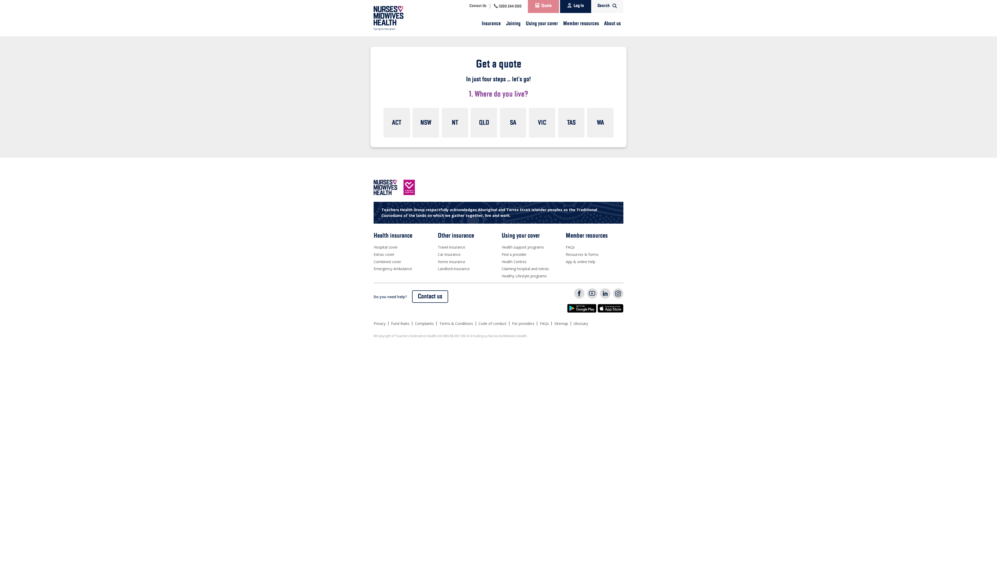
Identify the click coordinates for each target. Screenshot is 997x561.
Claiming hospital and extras (525, 268)
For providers (523, 323)
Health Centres (514, 261)
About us (612, 23)
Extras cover (384, 254)
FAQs (570, 247)
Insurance (491, 23)
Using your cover (542, 23)
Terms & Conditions (456, 323)
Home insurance (451, 261)
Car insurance (449, 254)
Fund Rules (400, 323)
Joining (513, 23)
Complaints (424, 323)
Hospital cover (386, 247)
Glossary (581, 323)
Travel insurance (451, 247)
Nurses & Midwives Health (396, 18)
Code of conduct (493, 323)
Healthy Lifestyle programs (524, 275)
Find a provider (514, 254)
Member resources (581, 23)
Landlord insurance (454, 268)
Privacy (380, 323)
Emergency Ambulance (393, 268)
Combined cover (387, 261)
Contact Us (477, 6)
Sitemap (561, 323)
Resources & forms (582, 254)
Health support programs (523, 247)
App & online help (580, 261)
